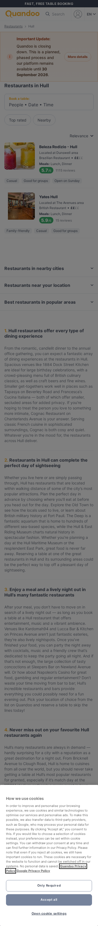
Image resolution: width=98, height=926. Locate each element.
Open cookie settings (49, 913)
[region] (49, 855)
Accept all (49, 900)
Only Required (49, 885)
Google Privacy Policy (33, 871)
